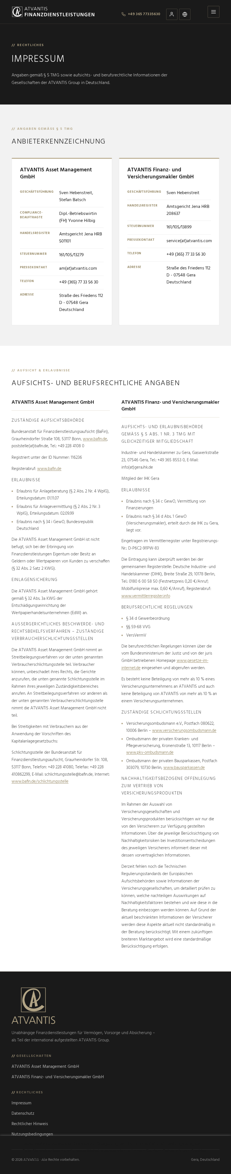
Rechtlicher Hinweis (30, 1124)
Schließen (38, 1158)
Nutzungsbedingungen (32, 1134)
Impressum (21, 1103)
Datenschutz (23, 1113)
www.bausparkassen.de (184, 767)
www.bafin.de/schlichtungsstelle (40, 781)
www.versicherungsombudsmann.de (184, 730)
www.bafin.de (95, 439)
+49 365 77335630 (144, 14)
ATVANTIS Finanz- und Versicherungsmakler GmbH (58, 1077)
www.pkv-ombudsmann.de (150, 752)
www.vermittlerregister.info (145, 596)
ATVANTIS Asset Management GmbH (45, 1066)
